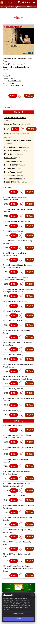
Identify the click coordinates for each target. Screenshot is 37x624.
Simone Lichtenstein (13, 147)
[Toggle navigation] (34, 2)
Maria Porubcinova (12, 151)
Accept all (18, 619)
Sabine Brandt (10, 175)
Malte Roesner (10, 154)
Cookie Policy (25, 607)
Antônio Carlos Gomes (15, 117)
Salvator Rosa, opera (14, 124)
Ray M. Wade (9, 172)
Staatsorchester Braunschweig (16, 67)
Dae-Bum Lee (9, 168)
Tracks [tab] (6, 107)
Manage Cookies (18, 613)
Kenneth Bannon (11, 165)
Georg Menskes (9, 64)
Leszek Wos (9, 158)
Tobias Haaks (10, 161)
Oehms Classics (14, 81)
